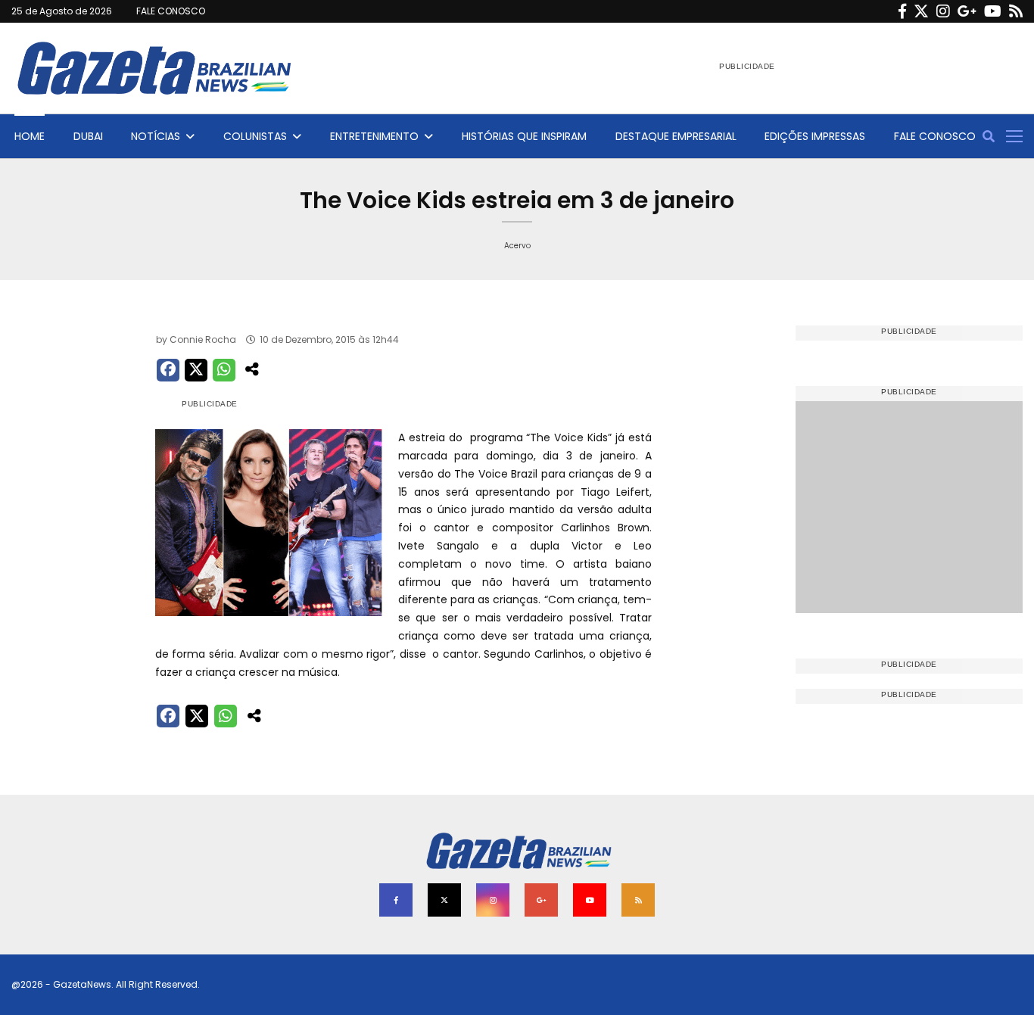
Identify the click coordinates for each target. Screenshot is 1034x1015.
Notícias (155, 136)
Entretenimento (374, 136)
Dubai (88, 136)
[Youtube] (992, 11)
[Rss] (1016, 11)
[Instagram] (943, 11)
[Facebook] (902, 11)
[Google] (967, 11)
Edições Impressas (815, 136)
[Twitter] (921, 11)
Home (29, 136)
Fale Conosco (935, 136)
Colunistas (255, 136)
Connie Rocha (203, 339)
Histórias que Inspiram (524, 136)
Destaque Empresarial (676, 136)
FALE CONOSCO (170, 11)
